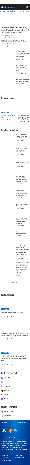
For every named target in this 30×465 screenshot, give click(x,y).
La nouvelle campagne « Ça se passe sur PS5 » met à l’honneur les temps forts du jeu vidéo (14, 334)
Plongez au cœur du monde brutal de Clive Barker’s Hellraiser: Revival (22, 150)
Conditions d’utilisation (5, 456)
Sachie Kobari (8, 35)
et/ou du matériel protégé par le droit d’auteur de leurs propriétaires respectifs (14, 447)
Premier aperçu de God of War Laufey (12, 312)
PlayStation (9, 7)
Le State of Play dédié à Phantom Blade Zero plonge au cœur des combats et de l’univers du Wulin (14, 358)
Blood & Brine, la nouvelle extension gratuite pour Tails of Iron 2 (21, 136)
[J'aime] (8, 46)
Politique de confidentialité (19, 456)
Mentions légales (7, 460)
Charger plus (14, 282)
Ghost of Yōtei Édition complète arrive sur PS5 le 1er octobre (22, 233)
